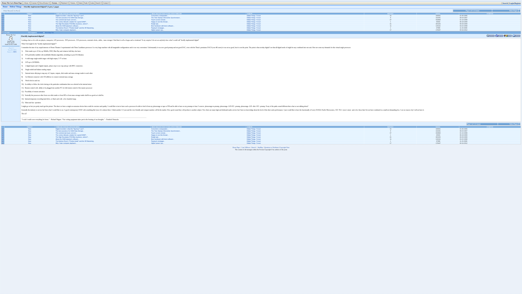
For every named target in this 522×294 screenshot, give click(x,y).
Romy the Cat (10, 35)
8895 (15, 52)
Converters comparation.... (160, 15)
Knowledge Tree (49, 32)
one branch (40, 32)
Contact (106, 3)
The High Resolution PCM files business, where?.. (72, 24)
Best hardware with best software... (162, 26)
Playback (65, 3)
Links (92, 3)
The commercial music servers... (66, 20)
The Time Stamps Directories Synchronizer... (166, 18)
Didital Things (16, 7)
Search (99, 3)
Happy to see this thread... (160, 22)
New (29, 15)
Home (5, 7)
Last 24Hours (246, 147)
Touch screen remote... (159, 20)
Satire (80, 3)
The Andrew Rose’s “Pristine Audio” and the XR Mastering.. (75, 28)
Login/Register (515, 3)
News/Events (44, 3)
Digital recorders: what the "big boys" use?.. (70, 15)
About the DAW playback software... (67, 26)
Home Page (236, 147)
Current (35, 3)
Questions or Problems (271, 147)
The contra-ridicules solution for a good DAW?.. (71, 22)
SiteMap (260, 147)
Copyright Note (284, 147)
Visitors (74, 3)
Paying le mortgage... (158, 28)
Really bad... (155, 24)
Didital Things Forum (254, 15)
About (27, 3)
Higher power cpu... (157, 30)
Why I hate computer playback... (66, 30)
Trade (87, 3)
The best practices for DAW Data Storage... (70, 18)
